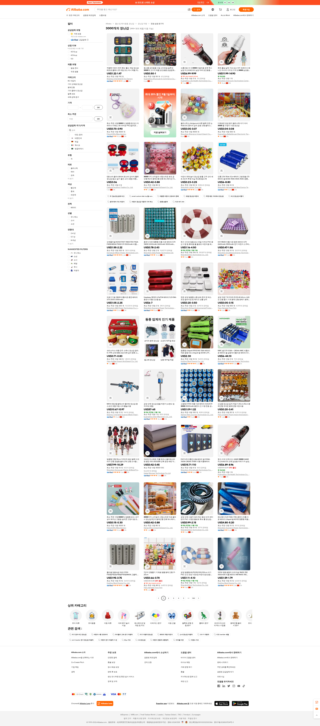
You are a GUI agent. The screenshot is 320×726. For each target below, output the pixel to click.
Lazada (160, 715)
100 (193, 598)
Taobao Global (170, 715)
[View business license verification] (182, 722)
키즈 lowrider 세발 (222, 634)
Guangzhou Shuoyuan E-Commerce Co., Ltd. (160, 79)
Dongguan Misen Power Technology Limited (123, 253)
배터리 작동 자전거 (166, 634)
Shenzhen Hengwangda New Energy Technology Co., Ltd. (234, 187)
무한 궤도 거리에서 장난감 (215, 196)
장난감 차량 (142, 24)
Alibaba (108, 24)
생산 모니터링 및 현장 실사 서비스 (121, 677)
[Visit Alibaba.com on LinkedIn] (223, 685)
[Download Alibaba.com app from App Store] (221, 703)
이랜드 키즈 (195, 640)
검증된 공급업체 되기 (225, 672)
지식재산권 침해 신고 (189, 677)
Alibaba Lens (85, 703)
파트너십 (220, 677)
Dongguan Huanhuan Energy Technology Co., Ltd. (234, 361)
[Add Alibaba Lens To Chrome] (105, 703)
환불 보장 (111, 662)
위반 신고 (184, 681)
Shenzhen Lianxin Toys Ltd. (191, 187)
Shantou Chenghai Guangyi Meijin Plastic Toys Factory (123, 415)
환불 (182, 672)
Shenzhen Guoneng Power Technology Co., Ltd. (160, 308)
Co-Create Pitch (77, 662)
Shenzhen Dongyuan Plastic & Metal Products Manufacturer (123, 470)
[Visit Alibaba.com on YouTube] (238, 685)
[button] (189, 9)
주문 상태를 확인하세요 (226, 667)
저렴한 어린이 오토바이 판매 (169, 196)
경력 (73, 672)
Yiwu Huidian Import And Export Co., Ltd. (122, 361)
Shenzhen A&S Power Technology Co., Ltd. (123, 308)
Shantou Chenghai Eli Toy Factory (120, 79)
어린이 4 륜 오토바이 (101, 634)
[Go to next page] (198, 598)
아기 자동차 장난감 (146, 634)
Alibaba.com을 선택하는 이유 (82, 658)
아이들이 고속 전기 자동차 (124, 634)
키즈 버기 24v (179, 202)
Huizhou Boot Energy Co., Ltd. (192, 361)
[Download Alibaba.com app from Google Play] (240, 703)
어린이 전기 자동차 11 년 (109, 640)
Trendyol (186, 715)
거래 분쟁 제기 (186, 667)
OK (98, 107)
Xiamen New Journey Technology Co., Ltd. (197, 415)
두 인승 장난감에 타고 (117, 196)
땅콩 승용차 (164, 202)
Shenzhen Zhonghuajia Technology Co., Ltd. (197, 470)
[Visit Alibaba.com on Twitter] (228, 685)
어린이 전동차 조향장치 (160, 640)
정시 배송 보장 (113, 667)
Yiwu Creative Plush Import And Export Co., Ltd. (234, 415)
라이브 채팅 (185, 662)
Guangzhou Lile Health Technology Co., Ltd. (197, 81)
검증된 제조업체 (150, 658)
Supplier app (161, 703)
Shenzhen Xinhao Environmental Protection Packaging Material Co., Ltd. (197, 308)
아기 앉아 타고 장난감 (79, 634)
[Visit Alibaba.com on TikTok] (243, 685)
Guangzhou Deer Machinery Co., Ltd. (158, 417)
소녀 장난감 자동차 (186, 634)
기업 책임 (75, 667)
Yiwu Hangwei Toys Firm (227, 308)
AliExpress (124, 715)
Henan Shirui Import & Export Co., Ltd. (158, 187)
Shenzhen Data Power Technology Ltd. (159, 253)
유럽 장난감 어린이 (192, 196)
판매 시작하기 (222, 662)
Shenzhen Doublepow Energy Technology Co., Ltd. (234, 253)
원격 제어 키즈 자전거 (117, 202)
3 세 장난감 (142, 640)
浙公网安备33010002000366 (200, 722)
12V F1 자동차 (204, 634)
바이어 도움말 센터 (188, 658)
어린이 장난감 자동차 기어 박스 (142, 202)
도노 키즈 (127, 640)
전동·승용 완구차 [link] (157, 24)
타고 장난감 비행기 (237, 196)
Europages (196, 715)
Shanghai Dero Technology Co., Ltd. (194, 255)
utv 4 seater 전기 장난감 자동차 (83, 640)
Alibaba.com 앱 (183, 703)
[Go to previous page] (158, 598)
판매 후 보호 (112, 672)
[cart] (221, 10)
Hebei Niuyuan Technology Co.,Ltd (157, 473)
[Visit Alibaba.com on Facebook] (218, 685)
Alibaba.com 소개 (78, 652)
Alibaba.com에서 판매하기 (227, 658)
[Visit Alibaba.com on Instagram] (233, 685)
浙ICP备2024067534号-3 (224, 722)
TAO (179, 715)
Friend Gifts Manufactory (116, 134)
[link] (317, 702)
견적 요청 (148, 662)
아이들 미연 (180, 640)
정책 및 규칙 (112, 681)
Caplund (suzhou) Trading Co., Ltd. (120, 187)
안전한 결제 (112, 658)
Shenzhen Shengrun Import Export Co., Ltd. (197, 134)
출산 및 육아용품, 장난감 (124, 24)
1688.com (134, 715)
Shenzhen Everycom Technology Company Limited (234, 81)
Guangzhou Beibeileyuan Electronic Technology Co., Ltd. (234, 134)
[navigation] (85, 311)
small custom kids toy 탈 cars (142, 196)
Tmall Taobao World (147, 715)
